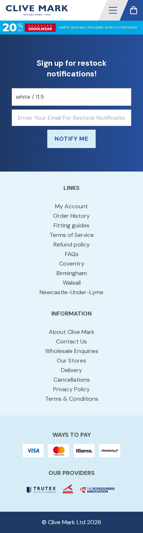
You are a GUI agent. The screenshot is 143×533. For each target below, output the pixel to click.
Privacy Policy (71, 389)
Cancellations (72, 379)
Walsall (72, 283)
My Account (71, 206)
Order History (71, 216)
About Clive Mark (72, 332)
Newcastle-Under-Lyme (71, 292)
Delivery (71, 370)
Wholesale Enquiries (71, 351)
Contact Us (71, 341)
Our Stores (71, 360)
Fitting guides (71, 225)
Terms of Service (72, 235)
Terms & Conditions (71, 399)
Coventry (71, 263)
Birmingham (71, 273)
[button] (113, 10)
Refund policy (72, 244)
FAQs (71, 254)
